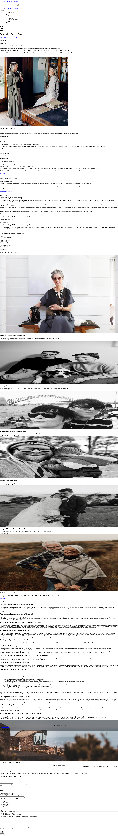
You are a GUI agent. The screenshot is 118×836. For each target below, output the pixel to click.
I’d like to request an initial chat (9, 813)
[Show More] (59, 333)
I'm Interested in (6, 242)
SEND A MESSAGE (4, 37)
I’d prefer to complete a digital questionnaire (12, 814)
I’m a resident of (6, 245)
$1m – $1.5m (5, 802)
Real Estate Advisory (10, 8)
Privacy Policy (22, 762)
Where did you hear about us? (6, 828)
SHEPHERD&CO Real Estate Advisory (9, 1)
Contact (8, 22)
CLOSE (2, 832)
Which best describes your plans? (7, 793)
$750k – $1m (5, 801)
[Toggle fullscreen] (1, 834)
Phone (1, 790)
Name (3, 234)
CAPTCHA (2, 247)
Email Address (5, 237)
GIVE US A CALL (14, 37)
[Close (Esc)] (4, 834)
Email (1, 788)
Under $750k (5, 800)
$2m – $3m (5, 805)
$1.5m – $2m (5, 804)
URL (1, 781)
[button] (37, 10)
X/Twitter (2, 231)
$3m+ (4, 806)
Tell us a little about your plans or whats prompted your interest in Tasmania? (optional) (18, 816)
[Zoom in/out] (0, 834)
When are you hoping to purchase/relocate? (9, 795)
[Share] (3, 834)
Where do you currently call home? (7, 808)
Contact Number (6, 240)
